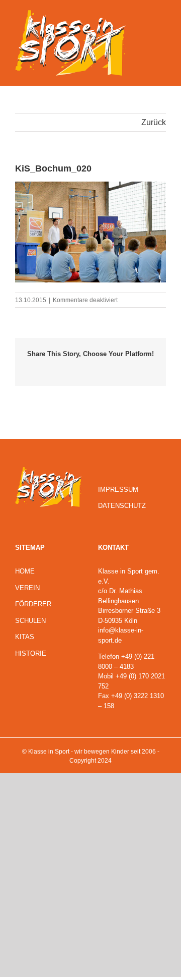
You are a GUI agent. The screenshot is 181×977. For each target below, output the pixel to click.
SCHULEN (30, 620)
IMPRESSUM (118, 489)
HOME (25, 571)
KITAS (24, 637)
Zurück (153, 122)
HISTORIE (30, 653)
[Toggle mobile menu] (162, 17)
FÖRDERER (33, 604)
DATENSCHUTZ (122, 505)
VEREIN (27, 588)
